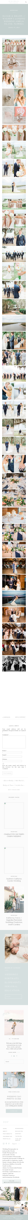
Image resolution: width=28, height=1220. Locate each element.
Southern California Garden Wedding (14, 880)
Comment (5, 734)
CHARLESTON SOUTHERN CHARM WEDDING (14, 835)
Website (4, 759)
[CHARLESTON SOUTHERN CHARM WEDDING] (14, 815)
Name (4, 750)
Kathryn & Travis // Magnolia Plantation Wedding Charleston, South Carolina (14, 921)
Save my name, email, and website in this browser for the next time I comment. (14, 767)
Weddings (14, 10)
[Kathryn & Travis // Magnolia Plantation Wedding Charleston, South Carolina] (14, 899)
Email (4, 755)
